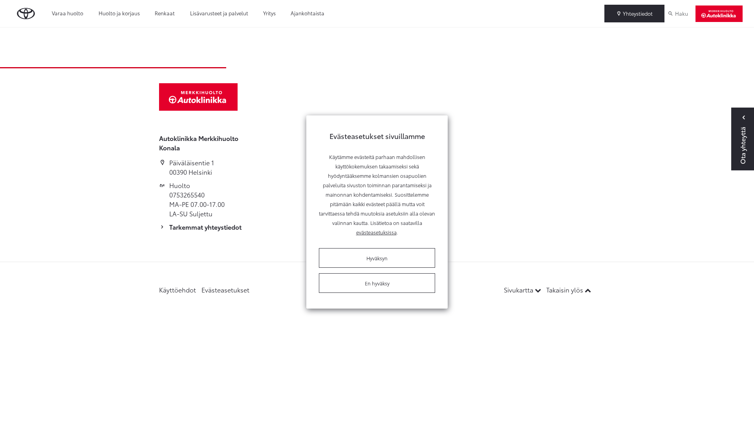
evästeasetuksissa (376, 232)
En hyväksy (377, 283)
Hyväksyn (377, 257)
